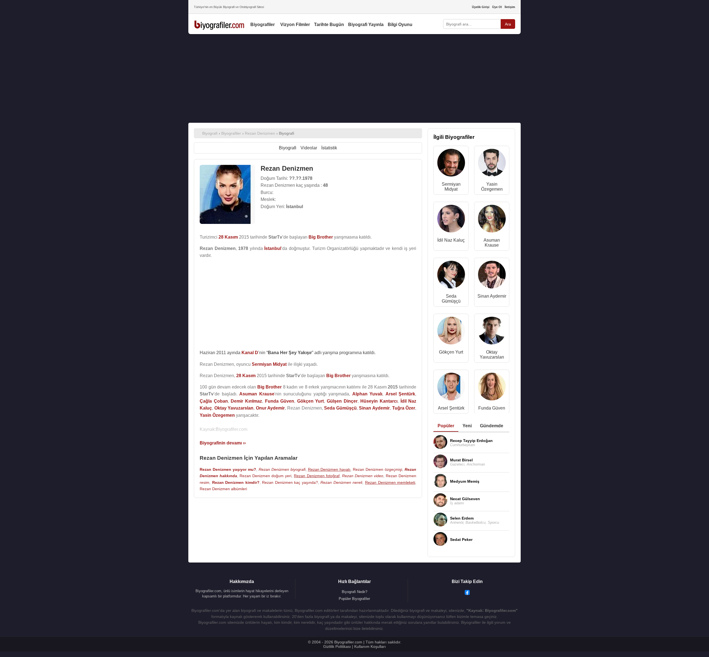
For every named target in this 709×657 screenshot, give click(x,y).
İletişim (510, 7)
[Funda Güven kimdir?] (492, 388)
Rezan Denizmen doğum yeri (265, 476)
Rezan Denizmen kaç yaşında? (290, 482)
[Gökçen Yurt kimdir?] (451, 332)
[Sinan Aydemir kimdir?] (492, 276)
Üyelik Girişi (480, 7)
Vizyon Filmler (295, 24)
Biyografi (287, 147)
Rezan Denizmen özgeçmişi (377, 469)
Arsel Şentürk (451, 408)
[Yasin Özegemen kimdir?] (492, 164)
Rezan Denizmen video (362, 476)
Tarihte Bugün (329, 24)
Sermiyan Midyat (451, 186)
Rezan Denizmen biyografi (282, 469)
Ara (508, 24)
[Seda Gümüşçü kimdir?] (451, 276)
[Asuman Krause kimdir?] (492, 220)
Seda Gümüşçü (451, 298)
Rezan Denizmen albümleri (223, 489)
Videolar (308, 147)
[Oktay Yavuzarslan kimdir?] (492, 332)
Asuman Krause (492, 242)
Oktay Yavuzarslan (492, 354)
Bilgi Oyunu (400, 24)
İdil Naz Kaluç (451, 240)
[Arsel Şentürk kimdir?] (451, 388)
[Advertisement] (354, 78)
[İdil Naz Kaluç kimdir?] (451, 220)
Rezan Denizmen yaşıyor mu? (228, 469)
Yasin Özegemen (492, 186)
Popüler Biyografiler (354, 599)
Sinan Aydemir (491, 296)
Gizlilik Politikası (337, 646)
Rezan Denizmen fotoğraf (316, 476)
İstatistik (329, 147)
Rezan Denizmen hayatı (329, 469)
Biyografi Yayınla (366, 24)
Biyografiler (262, 24)
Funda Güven (491, 408)
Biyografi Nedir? (354, 592)
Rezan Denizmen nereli (341, 482)
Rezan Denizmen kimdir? (236, 482)
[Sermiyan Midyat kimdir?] (451, 164)
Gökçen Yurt (451, 352)
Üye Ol (497, 7)
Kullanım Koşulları (370, 646)
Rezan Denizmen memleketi (390, 482)
